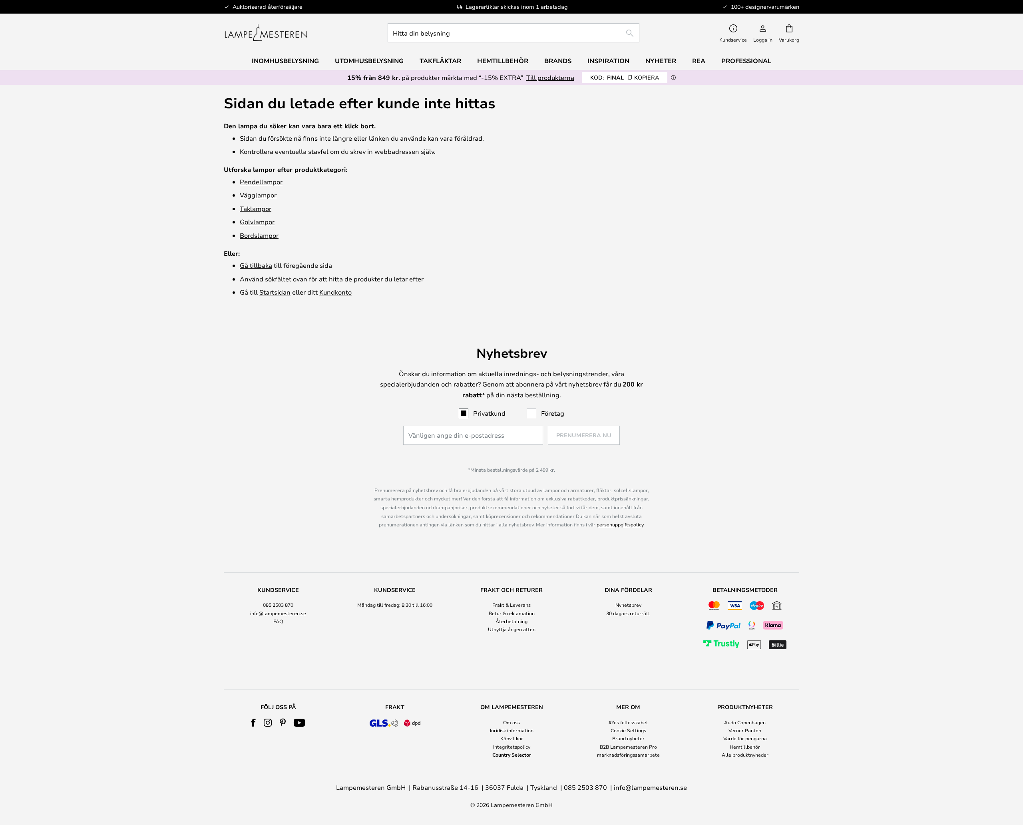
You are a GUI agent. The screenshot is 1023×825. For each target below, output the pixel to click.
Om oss (511, 722)
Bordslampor (259, 235)
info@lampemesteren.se (278, 613)
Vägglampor (258, 195)
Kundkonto (335, 292)
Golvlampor (257, 221)
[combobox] (513, 33)
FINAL (624, 77)
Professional (746, 60)
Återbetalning (511, 621)
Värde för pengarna (745, 738)
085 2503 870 (278, 605)
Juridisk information (511, 730)
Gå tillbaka (256, 265)
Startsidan (275, 292)
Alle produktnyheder (745, 754)
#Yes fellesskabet (628, 722)
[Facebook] (253, 723)
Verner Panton (744, 730)
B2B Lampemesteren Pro (628, 746)
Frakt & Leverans (511, 605)
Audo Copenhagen (745, 722)
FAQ (278, 621)
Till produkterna (550, 77)
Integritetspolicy (511, 746)
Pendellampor (261, 181)
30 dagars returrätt (628, 613)
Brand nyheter (628, 738)
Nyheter (660, 60)
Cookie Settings (628, 730)
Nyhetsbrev (628, 605)
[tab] (278, 619)
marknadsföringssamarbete (628, 754)
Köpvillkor (511, 738)
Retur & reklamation (512, 613)
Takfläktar (440, 60)
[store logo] (266, 32)
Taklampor (255, 208)
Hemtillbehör (745, 746)
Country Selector (511, 754)
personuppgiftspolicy (620, 524)
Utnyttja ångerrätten (511, 629)
